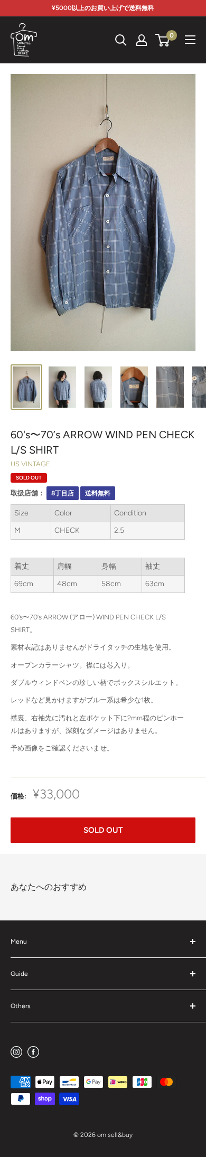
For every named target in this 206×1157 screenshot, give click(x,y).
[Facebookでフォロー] (33, 1052)
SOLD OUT (103, 830)
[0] (163, 40)
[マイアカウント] (141, 40)
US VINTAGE (30, 464)
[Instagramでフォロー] (16, 1052)
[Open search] (121, 40)
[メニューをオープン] (190, 39)
